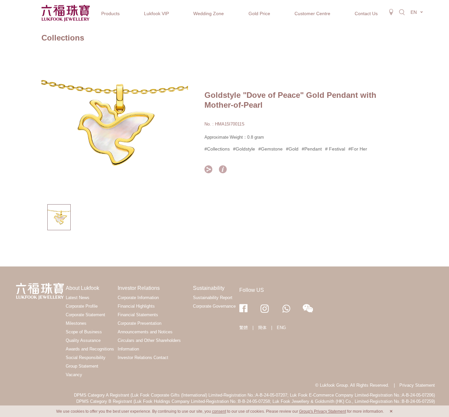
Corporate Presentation (139, 323)
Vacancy (74, 374)
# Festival (335, 149)
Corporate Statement (85, 314)
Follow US (251, 290)
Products (110, 13)
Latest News (77, 297)
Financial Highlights (136, 306)
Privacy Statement (417, 385)
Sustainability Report (212, 297)
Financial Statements (138, 314)
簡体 (262, 327)
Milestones (76, 323)
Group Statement (82, 366)
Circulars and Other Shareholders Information (149, 344)
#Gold (292, 149)
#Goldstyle (244, 149)
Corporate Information (138, 297)
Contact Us (366, 13)
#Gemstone (270, 149)
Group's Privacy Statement (322, 411)
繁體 (243, 327)
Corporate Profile (82, 306)
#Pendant (312, 149)
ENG (281, 327)
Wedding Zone (208, 13)
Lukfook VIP (156, 13)
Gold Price (259, 13)
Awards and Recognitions (90, 349)
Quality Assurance (83, 340)
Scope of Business (84, 331)
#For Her (357, 149)
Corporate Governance (214, 306)
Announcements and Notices (145, 331)
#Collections (217, 149)
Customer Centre (312, 13)
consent (219, 411)
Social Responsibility (86, 357)
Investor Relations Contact (143, 357)
